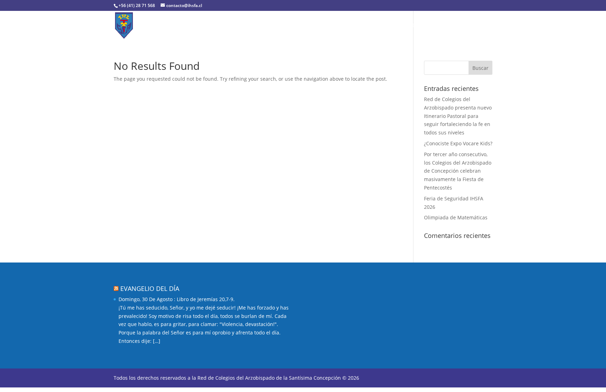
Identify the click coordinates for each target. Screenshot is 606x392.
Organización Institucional (244, 25)
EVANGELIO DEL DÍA (149, 288)
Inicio (159, 25)
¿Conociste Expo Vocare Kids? (458, 143)
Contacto (466, 25)
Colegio (184, 25)
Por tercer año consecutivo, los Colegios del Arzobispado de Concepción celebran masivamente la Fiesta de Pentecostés (457, 171)
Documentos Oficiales (321, 25)
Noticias (435, 25)
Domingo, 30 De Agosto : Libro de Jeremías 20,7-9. (177, 299)
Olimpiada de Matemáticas (455, 217)
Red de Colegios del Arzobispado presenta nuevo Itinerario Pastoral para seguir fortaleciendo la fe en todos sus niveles (458, 116)
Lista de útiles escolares (386, 25)
